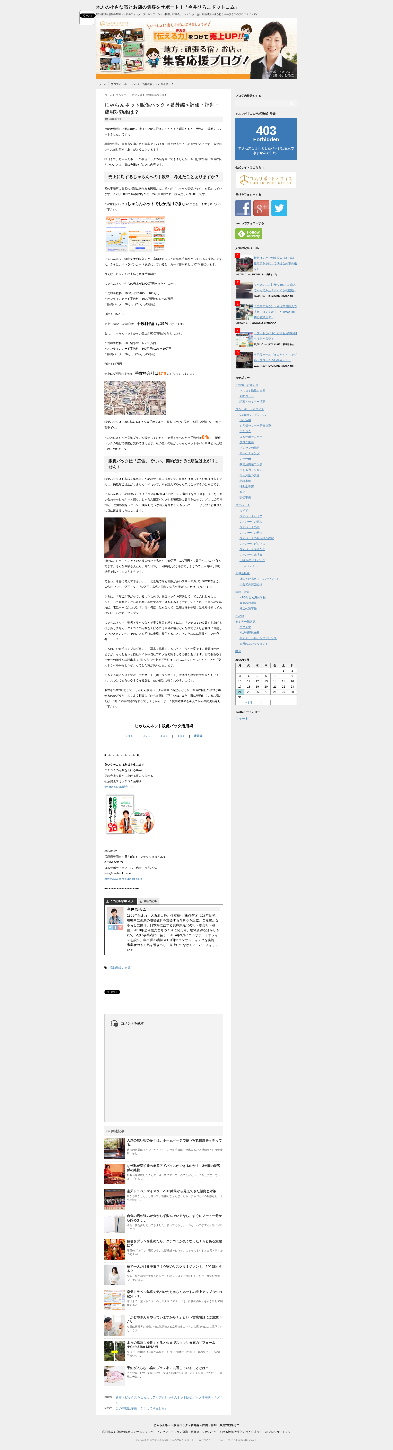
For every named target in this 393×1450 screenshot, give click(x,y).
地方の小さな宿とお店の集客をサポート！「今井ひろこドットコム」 (167, 7)
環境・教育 (242, 592)
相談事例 (245, 481)
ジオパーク (242, 505)
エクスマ (245, 627)
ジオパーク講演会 (250, 554)
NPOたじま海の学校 (252, 597)
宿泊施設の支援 (120, 967)
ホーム (102, 84)
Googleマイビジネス (252, 414)
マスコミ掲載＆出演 (252, 390)
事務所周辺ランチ (250, 464)
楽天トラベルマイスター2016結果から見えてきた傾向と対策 (171, 1191)
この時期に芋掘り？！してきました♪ (141, 1408)
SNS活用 (245, 420)
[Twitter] (110, 927)
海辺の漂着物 (248, 608)
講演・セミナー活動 (252, 401)
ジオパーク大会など (252, 549)
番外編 (198, 735)
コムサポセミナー (250, 436)
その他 (239, 616)
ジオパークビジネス (252, 543)
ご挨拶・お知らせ (246, 385)
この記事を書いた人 (122, 901)
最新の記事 (150, 901)
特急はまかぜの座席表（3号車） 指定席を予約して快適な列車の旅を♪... (276, 263)
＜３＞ (163, 735)
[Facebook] (115, 927)
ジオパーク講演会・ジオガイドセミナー (155, 84)
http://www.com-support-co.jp (123, 878)
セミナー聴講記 (245, 621)
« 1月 (248, 702)
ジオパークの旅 (249, 527)
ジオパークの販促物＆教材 (256, 538)
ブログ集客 (246, 442)
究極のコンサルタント (253, 643)
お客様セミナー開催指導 (255, 425)
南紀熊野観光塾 (249, 632)
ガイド (243, 510)
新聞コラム (246, 396)
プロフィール (119, 84)
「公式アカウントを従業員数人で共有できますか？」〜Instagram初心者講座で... (275, 312)
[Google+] (120, 927)
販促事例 (245, 497)
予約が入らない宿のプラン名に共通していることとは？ (168, 1368)
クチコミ (245, 431)
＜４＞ (181, 735)
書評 (238, 651)
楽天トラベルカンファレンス (258, 638)
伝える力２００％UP (252, 469)
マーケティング (249, 453)
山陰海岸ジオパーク (252, 560)
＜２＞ (146, 735)
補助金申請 (246, 486)
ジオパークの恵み (250, 521)
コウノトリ (251, 565)
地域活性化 (242, 573)
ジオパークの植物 (250, 532)
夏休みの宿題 (248, 603)
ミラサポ (245, 458)
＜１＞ (131, 735)
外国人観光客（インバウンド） (259, 578)
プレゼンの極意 (249, 447)
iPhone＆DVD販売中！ (119, 786)
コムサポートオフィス (249, 409)
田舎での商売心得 (250, 584)
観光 (242, 492)
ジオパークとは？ (250, 516)
